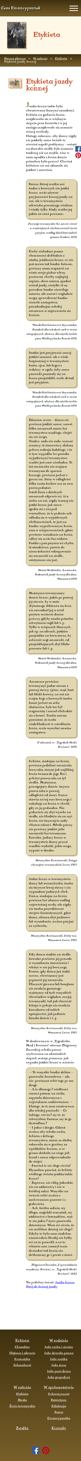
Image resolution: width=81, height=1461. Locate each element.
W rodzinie (58, 1341)
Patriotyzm (58, 1400)
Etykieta (61, 58)
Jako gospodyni (58, 1377)
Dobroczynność (59, 1394)
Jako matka (58, 1359)
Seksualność (22, 1365)
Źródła (22, 1428)
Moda (22, 1400)
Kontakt (58, 1428)
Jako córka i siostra (58, 1347)
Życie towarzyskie (22, 1406)
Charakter (22, 1347)
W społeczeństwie (59, 1387)
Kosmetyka (22, 1359)
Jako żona (58, 1365)
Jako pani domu (59, 1371)
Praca (58, 1412)
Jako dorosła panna (58, 1353)
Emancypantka (58, 1418)
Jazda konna (64, 1282)
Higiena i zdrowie (22, 1353)
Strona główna (15, 58)
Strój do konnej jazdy (41, 1286)
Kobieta (22, 1341)
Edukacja (58, 1406)
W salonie (40, 58)
